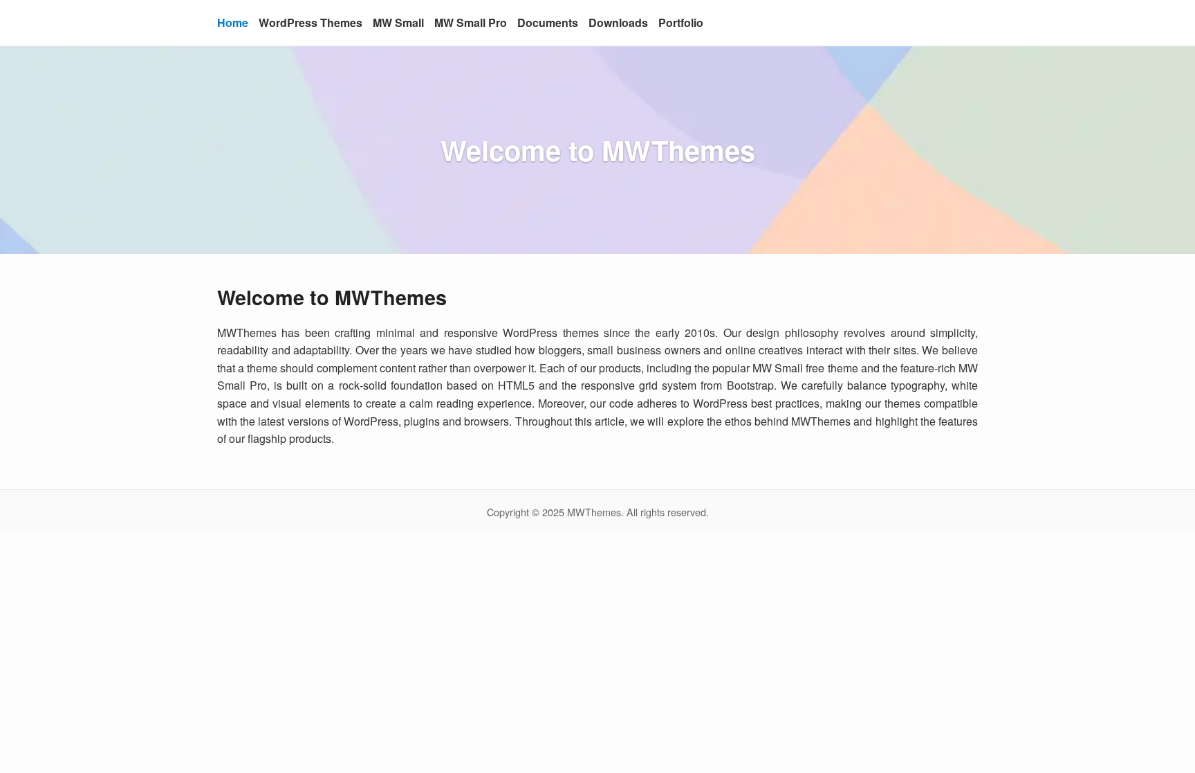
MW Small (398, 22)
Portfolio (680, 22)
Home (232, 22)
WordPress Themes (310, 22)
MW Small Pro (470, 22)
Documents (547, 22)
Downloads (618, 22)
